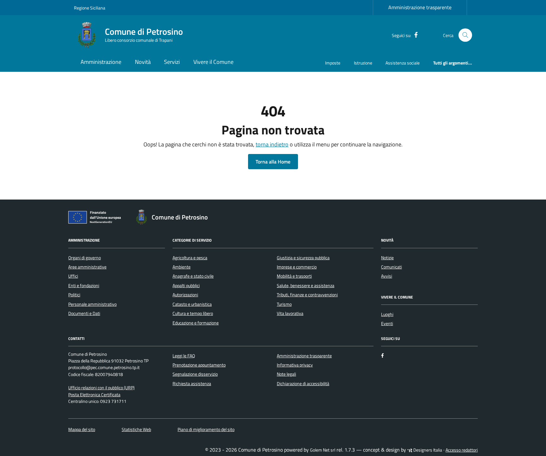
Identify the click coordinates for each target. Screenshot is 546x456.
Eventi (387, 323)
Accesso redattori (462, 450)
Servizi (172, 62)
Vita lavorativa (290, 313)
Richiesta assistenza (192, 383)
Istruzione (363, 62)
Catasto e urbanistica (192, 304)
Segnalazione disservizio (195, 374)
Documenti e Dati (84, 313)
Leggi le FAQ (184, 355)
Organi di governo (84, 257)
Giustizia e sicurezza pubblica (303, 257)
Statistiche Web (136, 429)
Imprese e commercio (297, 266)
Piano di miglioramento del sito (206, 429)
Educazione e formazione (196, 322)
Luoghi (387, 314)
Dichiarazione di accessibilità (303, 383)
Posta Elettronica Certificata (94, 394)
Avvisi (386, 276)
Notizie (387, 257)
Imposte (332, 62)
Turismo (284, 304)
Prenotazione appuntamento (199, 364)
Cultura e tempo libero (193, 313)
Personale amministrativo (92, 304)
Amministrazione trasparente (420, 7)
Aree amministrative (87, 266)
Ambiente (182, 266)
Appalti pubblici (186, 285)
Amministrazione (101, 62)
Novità (143, 62)
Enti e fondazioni (83, 285)
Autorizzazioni (185, 294)
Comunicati (391, 266)
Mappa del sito (81, 429)
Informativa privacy (295, 364)
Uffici (73, 276)
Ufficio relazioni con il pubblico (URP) (101, 387)
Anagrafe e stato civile (193, 276)
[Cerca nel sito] (465, 35)
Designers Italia (427, 450)
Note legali (286, 374)
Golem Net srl (322, 450)
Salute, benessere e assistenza (305, 285)
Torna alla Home (273, 161)
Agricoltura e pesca (190, 257)
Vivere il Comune (213, 62)
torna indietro (272, 144)
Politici (74, 294)
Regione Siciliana (89, 7)
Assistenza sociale (402, 62)
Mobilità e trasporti (294, 276)
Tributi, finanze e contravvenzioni (307, 294)
